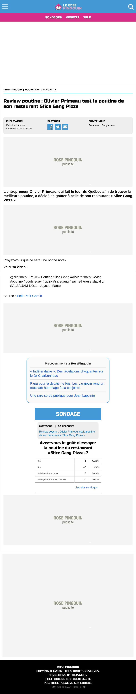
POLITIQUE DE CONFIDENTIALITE (68, 679)
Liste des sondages (86, 487)
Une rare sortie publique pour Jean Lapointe (62, 395)
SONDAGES (53, 17)
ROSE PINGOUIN (68, 667)
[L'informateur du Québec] (68, 6)
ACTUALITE (49, 89)
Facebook (94, 125)
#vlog (97, 277)
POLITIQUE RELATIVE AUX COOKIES (68, 683)
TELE (87, 17)
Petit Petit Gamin (29, 296)
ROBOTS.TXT (79, 687)
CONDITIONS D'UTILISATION (68, 675)
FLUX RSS (56, 687)
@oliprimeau (19, 277)
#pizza (47, 281)
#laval (96, 281)
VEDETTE (72, 17)
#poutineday (33, 281)
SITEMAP (66, 687)
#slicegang (61, 281)
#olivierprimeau (81, 277)
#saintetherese (80, 281)
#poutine (16, 281)
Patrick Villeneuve (15, 125)
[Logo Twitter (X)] (58, 127)
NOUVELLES (32, 89)
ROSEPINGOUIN (12, 89)
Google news (108, 125)
